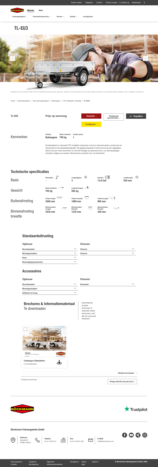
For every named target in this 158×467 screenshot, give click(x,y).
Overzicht (90, 116)
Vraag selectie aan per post (121, 382)
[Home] (17, 10)
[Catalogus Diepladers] (59, 362)
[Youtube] (131, 435)
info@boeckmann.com (106, 441)
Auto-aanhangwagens (41, 101)
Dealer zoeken (76, 3)
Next (145, 58)
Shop (41, 10)
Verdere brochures (126, 373)
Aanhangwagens (24, 101)
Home (13, 101)
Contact (99, 3)
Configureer (90, 124)
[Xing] (138, 435)
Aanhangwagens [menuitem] (18, 17)
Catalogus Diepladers (25, 329)
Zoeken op (125, 3)
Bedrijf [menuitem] (72, 17)
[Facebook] (124, 435)
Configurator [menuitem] (88, 17)
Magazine (89, 3)
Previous (12, 58)
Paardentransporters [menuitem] (41, 17)
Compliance (74, 462)
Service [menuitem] (59, 17)
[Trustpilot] (135, 409)
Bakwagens (56, 101)
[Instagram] (144, 435)
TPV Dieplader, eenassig (72, 101)
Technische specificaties (113, 117)
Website (30, 11)
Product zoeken (111, 3)
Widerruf (95, 462)
